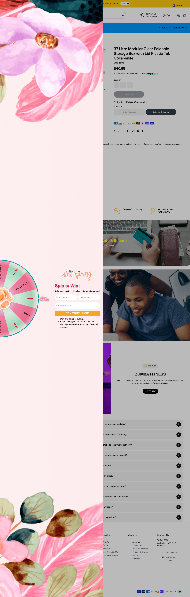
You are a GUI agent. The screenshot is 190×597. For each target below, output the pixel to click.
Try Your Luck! (77, 313)
